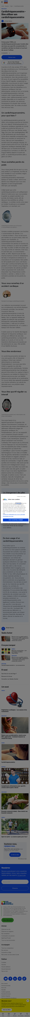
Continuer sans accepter (21, 496)
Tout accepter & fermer (16, 520)
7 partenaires (18, 503)
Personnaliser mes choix (8, 516)
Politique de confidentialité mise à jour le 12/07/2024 (14, 514)
